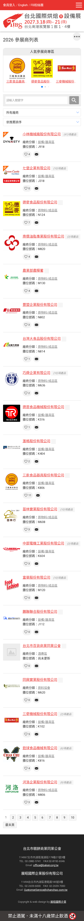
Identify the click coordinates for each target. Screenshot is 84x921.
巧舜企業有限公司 (36, 373)
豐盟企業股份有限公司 (40, 305)
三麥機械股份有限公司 (40, 714)
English (23, 5)
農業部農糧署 (33, 271)
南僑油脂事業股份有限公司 (43, 236)
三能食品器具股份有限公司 (43, 475)
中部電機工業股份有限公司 (43, 543)
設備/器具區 (46, 142)
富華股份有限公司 (36, 577)
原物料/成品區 (47, 210)
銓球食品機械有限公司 (40, 748)
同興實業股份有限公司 (40, 680)
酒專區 (42, 654)
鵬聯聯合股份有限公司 (40, 612)
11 (29, 495)
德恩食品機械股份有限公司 (43, 407)
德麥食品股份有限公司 (40, 202)
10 (72, 817)
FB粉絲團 (37, 5)
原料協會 (44, 688)
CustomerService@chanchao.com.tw (45, 889)
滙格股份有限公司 (36, 441)
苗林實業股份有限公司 (40, 509)
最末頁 (9, 825)
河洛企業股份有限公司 (40, 782)
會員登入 (9, 5)
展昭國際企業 (58, 901)
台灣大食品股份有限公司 (42, 339)
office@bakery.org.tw (46, 865)
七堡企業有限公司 (36, 168)
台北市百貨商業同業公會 (42, 646)
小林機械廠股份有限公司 (42, 134)
